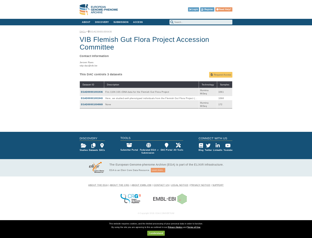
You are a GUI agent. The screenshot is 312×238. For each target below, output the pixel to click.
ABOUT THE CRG (119, 185)
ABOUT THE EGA (98, 185)
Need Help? (225, 9)
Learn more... (158, 170)
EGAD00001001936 (92, 92)
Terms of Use (193, 227)
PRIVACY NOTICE (200, 185)
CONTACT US (161, 185)
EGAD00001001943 (92, 98)
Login (195, 9)
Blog (201, 150)
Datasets (93, 150)
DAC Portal (166, 150)
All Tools (178, 150)
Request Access (222, 74)
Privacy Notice (175, 227)
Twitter (208, 150)
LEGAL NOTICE (179, 185)
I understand (156, 233)
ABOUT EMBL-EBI (141, 185)
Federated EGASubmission (148, 151)
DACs (83, 31)
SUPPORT (218, 185)
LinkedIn (217, 150)
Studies (84, 150)
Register (208, 9)
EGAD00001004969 (92, 104)
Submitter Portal (129, 150)
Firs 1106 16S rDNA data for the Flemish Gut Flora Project (137, 92)
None (108, 104)
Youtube (228, 150)
